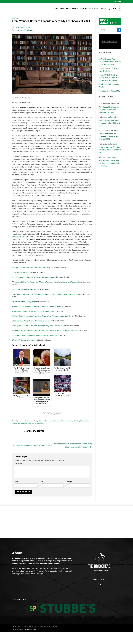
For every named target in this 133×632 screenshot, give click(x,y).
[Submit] (119, 30)
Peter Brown (31, 423)
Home (56, 9)
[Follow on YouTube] (120, 1)
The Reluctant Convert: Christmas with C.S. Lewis (33, 446)
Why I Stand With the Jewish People (109, 85)
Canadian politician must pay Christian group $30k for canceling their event (109, 109)
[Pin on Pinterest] (56, 413)
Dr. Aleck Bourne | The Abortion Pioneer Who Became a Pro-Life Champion (110, 61)
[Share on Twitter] (48, 413)
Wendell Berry (40, 423)
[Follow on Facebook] (114, 1)
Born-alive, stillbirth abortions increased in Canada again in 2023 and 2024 (109, 121)
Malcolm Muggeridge (67, 421)
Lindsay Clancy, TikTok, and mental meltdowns (109, 69)
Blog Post (15, 18)
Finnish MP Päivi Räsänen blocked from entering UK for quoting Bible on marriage (109, 77)
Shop (96, 9)
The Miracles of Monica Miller (109, 91)
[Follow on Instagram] (116, 1)
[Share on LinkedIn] (59, 413)
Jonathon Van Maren (24, 30)
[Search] (109, 9)
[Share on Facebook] (44, 413)
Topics (102, 9)
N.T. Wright (77, 421)
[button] (117, 9)
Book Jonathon (86, 9)
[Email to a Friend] (52, 413)
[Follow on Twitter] (118, 1)
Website (69, 482)
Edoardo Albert (43, 421)
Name (17, 482)
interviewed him (18, 237)
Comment (18, 464)
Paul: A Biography (22, 423)
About (62, 9)
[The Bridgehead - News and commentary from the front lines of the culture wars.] (26, 8)
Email (43, 482)
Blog (68, 9)
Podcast (75, 9)
